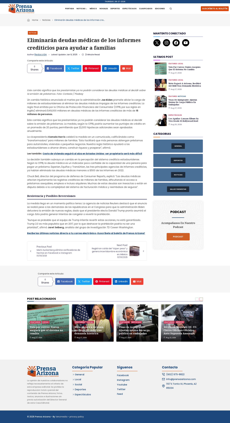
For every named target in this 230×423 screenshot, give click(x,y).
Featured (173, 64)
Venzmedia (61, 416)
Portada (69, 8)
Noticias (46, 20)
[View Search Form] (171, 9)
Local (180, 64)
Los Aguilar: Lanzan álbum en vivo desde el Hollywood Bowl (183, 119)
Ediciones (160, 8)
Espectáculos (129, 8)
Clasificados (145, 8)
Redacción (40, 54)
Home (35, 20)
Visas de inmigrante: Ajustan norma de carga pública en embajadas (183, 102)
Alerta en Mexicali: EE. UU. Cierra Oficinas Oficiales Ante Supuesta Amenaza (180, 330)
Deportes (115, 8)
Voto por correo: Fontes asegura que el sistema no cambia (184, 68)
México (93, 8)
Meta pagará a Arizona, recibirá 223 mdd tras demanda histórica (185, 84)
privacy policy (76, 416)
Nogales (104, 8)
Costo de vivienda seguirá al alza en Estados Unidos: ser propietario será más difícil (92, 153)
